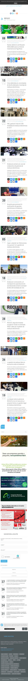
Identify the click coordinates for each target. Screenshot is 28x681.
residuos (11, 661)
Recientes (14, 569)
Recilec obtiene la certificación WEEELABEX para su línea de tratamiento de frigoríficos (16, 47)
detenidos (20, 78)
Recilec (12, 40)
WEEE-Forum (18, 319)
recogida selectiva (4, 661)
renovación (25, 277)
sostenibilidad (9, 671)
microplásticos (4, 659)
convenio (13, 159)
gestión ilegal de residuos (20, 393)
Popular (14, 572)
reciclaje (9, 40)
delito (17, 78)
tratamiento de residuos (11, 319)
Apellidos (3, 550)
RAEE (26, 39)
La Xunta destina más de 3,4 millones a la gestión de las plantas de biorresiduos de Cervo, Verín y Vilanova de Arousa (16, 613)
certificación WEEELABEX (20, 39)
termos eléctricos (15, 41)
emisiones (14, 277)
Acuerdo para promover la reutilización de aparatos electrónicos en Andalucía (14, 206)
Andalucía (18, 119)
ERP (23, 119)
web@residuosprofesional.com (6, 650)
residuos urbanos (21, 669)
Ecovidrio (11, 656)
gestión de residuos (19, 159)
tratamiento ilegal (15, 239)
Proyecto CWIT (12, 394)
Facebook (11, 13)
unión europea (21, 239)
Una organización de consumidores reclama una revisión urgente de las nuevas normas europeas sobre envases (17, 605)
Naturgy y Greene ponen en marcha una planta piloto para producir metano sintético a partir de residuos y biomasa (16, 596)
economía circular (4, 656)
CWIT (17, 237)
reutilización (3, 671)
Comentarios (14, 575)
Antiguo (2, 426)
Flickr (15, 13)
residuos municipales (5, 667)
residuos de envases (5, 665)
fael (25, 119)
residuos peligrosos (5, 669)
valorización (23, 671)
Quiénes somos (13, 679)
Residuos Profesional (12, 39)
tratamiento (9, 81)
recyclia (17, 120)
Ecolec (21, 119)
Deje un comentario (15, 42)
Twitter (13, 13)
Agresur (17, 158)
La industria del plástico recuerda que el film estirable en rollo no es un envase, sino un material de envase (16, 581)
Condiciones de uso (21, 679)
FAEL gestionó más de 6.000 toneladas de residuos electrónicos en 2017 (17, 126)
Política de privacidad (5, 679)
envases (16, 656)
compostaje (21, 654)
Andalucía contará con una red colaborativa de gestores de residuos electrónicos (16, 166)
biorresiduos (15, 654)
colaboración (9, 159)
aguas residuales (4, 654)
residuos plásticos (13, 669)
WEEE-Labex (22, 319)
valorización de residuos (5, 673)
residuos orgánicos (14, 667)
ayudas (10, 654)
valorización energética (16, 673)
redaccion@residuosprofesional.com (7, 648)
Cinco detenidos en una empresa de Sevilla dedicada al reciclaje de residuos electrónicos (16, 85)
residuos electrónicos (17, 79)
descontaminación (19, 317)
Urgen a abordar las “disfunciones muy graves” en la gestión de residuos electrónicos (17, 245)
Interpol (8, 394)
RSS (17, 13)
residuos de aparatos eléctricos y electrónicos (15, 278)
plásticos (10, 659)
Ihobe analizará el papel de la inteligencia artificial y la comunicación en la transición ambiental (16, 588)
